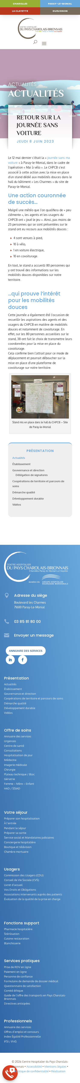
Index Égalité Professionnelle (22, 1036)
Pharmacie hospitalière (18, 929)
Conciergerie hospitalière (20, 842)
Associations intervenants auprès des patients (33, 894)
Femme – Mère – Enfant (19, 783)
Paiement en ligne (15, 971)
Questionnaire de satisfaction (22, 986)
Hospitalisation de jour (18, 755)
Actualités (22, 84)
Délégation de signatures (32, 475)
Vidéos (16, 504)
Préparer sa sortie (15, 832)
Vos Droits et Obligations (20, 889)
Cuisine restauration (16, 938)
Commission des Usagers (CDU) (24, 875)
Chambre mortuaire (16, 851)
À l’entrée (10, 823)
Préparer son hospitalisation (22, 818)
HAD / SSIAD (12, 788)
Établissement (21, 464)
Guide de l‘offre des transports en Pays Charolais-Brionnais (35, 997)
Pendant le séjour (15, 828)
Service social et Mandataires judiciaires (29, 837)
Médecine (10, 760)
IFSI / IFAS (10, 1041)
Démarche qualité (23, 492)
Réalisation (58, 1071)
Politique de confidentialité (32, 1071)
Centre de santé (14, 745)
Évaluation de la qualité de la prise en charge (32, 899)
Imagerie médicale (15, 765)
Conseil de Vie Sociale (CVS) (21, 880)
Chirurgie (9, 769)
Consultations (13, 750)
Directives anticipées (17, 1003)
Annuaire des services (25, 650)
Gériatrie (9, 779)
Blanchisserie (12, 943)
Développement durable (28, 498)
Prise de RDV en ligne (17, 967)
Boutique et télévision (18, 847)
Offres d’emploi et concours (21, 1031)
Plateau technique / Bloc (19, 774)
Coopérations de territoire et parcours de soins (33, 698)
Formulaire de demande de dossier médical (31, 981)
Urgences (10, 741)
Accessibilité (34, 1066)
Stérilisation (11, 933)
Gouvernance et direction (28, 470)
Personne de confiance (18, 976)
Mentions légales (55, 1066)
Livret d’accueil (13, 885)
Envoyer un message (34, 635)
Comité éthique (13, 990)
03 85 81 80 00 (27, 621)
